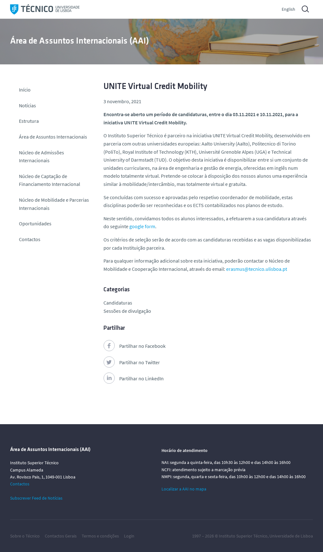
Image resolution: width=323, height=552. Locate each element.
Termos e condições (100, 536)
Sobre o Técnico (25, 536)
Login (129, 536)
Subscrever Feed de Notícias (36, 498)
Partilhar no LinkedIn (141, 378)
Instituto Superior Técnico (243, 536)
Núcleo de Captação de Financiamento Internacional (49, 180)
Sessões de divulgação (127, 311)
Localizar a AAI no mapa (184, 489)
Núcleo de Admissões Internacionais (41, 156)
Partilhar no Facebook (142, 346)
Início (25, 89)
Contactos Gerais (61, 536)
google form (142, 226)
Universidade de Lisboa (291, 536)
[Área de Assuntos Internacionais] (44, 9)
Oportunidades (35, 223)
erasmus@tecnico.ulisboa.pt (256, 269)
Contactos (29, 239)
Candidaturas (117, 303)
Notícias (27, 105)
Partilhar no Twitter (139, 362)
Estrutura (29, 121)
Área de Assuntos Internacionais (53, 137)
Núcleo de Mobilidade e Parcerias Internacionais (54, 204)
